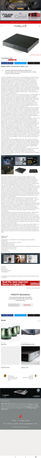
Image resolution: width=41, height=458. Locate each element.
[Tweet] (20, 63)
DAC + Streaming (11, 59)
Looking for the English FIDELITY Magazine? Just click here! (20, 22)
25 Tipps (16, 405)
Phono (32, 403)
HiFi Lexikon (21, 405)
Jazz (5, 406)
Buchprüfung (17, 406)
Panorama (3, 405)
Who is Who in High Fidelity (29, 405)
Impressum (21, 423)
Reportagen (35, 404)
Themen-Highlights (35, 406)
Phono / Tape (23, 366)
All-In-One (3, 404)
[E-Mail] (33, 63)
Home (2, 403)
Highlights (28, 406)
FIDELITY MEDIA (15, 423)
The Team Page (9, 423)
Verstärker (29, 403)
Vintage (27, 404)
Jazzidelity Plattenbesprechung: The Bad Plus (28, 377)
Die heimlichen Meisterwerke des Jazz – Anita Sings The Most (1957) (13, 378)
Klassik (2, 406)
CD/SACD (36, 403)
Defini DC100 (3, 344)
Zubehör (4, 342)
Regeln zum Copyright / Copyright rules (33, 288)
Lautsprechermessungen (21, 403)
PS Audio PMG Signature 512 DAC (27, 344)
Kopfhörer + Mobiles (17, 404)
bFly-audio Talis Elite (5, 367)
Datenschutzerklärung (28, 423)
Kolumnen (12, 405)
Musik (36, 405)
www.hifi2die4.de (4, 271)
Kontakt (35, 423)
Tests (15, 59)
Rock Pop (8, 406)
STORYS (30, 404)
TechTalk (7, 405)
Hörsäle (12, 406)
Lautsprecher (13, 403)
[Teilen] (7, 63)
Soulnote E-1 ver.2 (25, 367)
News (5, 403)
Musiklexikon (23, 406)
